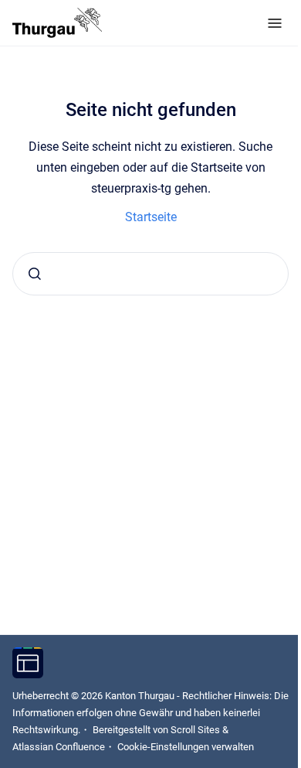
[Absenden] (34, 273)
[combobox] (150, 274)
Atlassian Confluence (58, 747)
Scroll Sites (195, 730)
